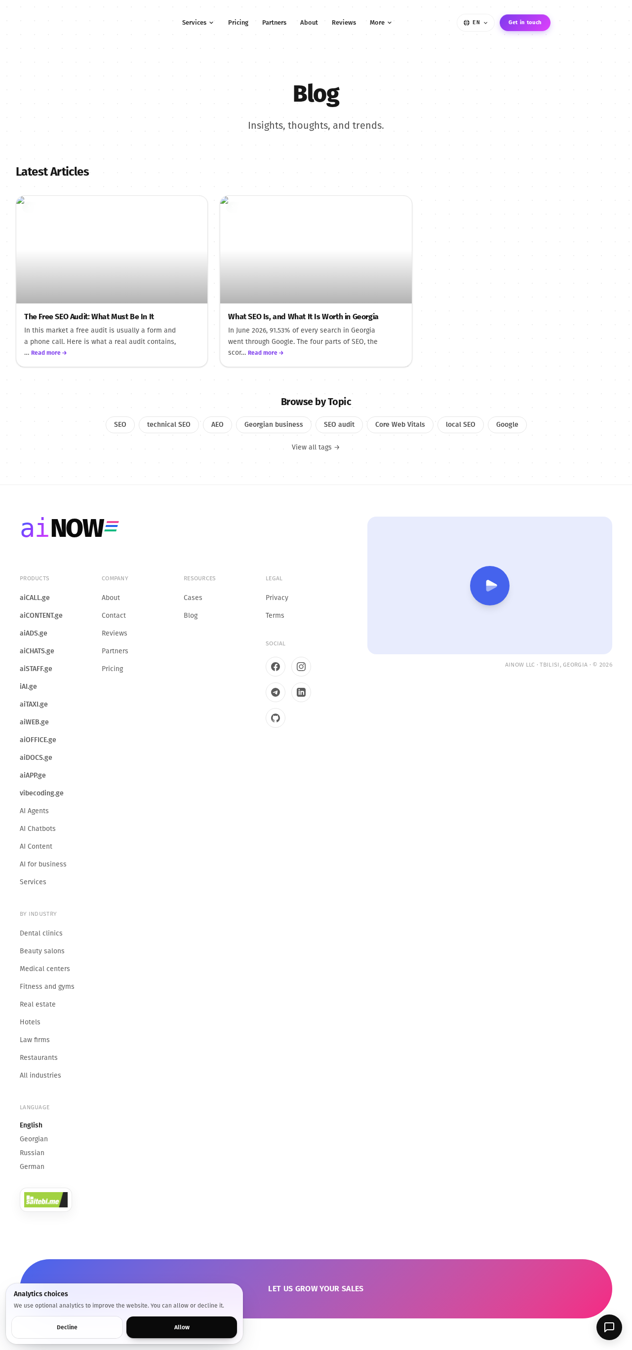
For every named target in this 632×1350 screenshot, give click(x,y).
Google (507, 424)
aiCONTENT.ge (41, 615)
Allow (182, 1327)
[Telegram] (275, 692)
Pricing (238, 22)
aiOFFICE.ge (38, 740)
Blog (191, 615)
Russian (32, 1153)
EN (476, 22)
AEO (217, 424)
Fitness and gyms (47, 986)
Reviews (344, 22)
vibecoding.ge (42, 793)
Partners (274, 22)
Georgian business (273, 424)
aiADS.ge (33, 633)
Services (194, 22)
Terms (275, 615)
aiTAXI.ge (34, 704)
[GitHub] (275, 718)
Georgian (34, 1139)
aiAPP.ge (33, 775)
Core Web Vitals (400, 424)
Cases (193, 598)
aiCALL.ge (35, 598)
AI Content (36, 846)
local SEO (460, 424)
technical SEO (271, 207)
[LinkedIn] (301, 692)
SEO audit (63, 207)
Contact (114, 615)
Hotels (30, 1022)
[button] (609, 1327)
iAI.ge (28, 686)
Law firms (35, 1040)
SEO (33, 207)
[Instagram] (301, 666)
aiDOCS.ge (36, 757)
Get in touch (525, 22)
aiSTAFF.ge (36, 669)
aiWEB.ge (34, 722)
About (309, 22)
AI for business (43, 864)
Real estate (38, 1004)
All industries (40, 1075)
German (32, 1166)
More (377, 22)
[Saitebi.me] (46, 1200)
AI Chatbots (38, 829)
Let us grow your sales (315, 1288)
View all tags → (316, 447)
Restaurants (39, 1057)
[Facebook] (275, 666)
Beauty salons (42, 951)
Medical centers (45, 969)
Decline (67, 1327)
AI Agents (34, 811)
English (31, 1125)
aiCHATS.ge (37, 651)
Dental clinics (41, 933)
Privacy (277, 598)
